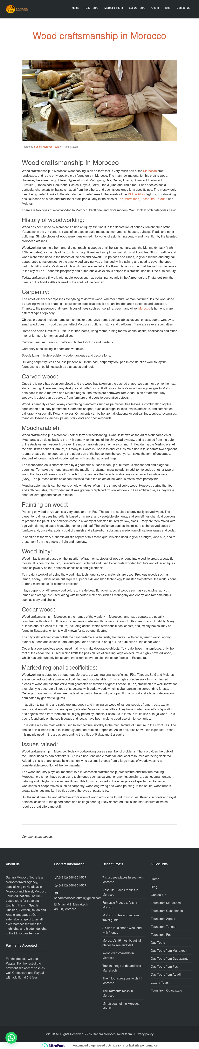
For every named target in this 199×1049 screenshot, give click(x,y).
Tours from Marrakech (166, 902)
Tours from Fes (161, 934)
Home (75, 8)
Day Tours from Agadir (166, 974)
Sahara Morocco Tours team (112, 1034)
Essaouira (148, 199)
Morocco (144, 308)
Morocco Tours (113, 8)
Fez (120, 199)
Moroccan (150, 171)
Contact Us (183, 8)
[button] (11, 1038)
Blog (167, 8)
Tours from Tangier (163, 926)
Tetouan (161, 199)
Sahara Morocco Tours (46, 146)
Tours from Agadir (163, 918)
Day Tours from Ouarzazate (170, 958)
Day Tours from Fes (164, 966)
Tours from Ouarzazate (166, 990)
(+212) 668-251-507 (72, 877)
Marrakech (132, 199)
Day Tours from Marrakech (169, 950)
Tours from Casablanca (167, 910)
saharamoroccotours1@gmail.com (77, 898)
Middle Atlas (136, 194)
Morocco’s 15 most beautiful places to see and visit (121, 942)
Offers (155, 8)
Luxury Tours (137, 8)
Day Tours (92, 8)
